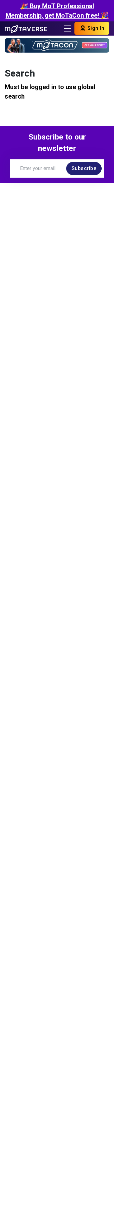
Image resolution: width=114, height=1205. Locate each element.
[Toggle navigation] (67, 28)
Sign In (95, 28)
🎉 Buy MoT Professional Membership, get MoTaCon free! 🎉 (57, 10)
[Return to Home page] (26, 28)
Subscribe (84, 168)
